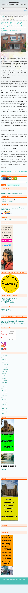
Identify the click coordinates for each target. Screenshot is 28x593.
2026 (3, 355)
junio (3, 375)
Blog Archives (16, 185)
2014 (3, 399)
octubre (4, 367)
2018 (3, 392)
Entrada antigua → (23, 171)
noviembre (4, 366)
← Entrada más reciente (6, 171)
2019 (3, 390)
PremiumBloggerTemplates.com (14, 581)
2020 (3, 388)
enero (3, 384)
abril (3, 378)
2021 (3, 386)
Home (2, 16)
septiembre (4, 369)
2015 (3, 397)
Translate (11, 201)
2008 (3, 410)
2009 (3, 408)
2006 (3, 413)
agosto (3, 371)
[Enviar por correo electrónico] (1, 167)
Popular (3, 185)
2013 (3, 401)
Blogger (24, 579)
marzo (3, 380)
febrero (3, 382)
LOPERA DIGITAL (14, 2)
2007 (3, 411)
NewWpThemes (10, 580)
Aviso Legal (4, 469)
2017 (3, 393)
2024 (3, 359)
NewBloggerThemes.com (14, 582)
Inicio (15, 171)
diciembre (4, 364)
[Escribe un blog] (3, 167)
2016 (3, 395)
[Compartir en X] (4, 167)
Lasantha (23, 580)
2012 (3, 402)
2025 (3, 357)
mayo (3, 376)
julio (3, 373)
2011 (3, 404)
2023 (3, 361)
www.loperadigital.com (6, 30)
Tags (9, 185)
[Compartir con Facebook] (5, 167)
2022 (3, 362)
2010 (3, 406)
